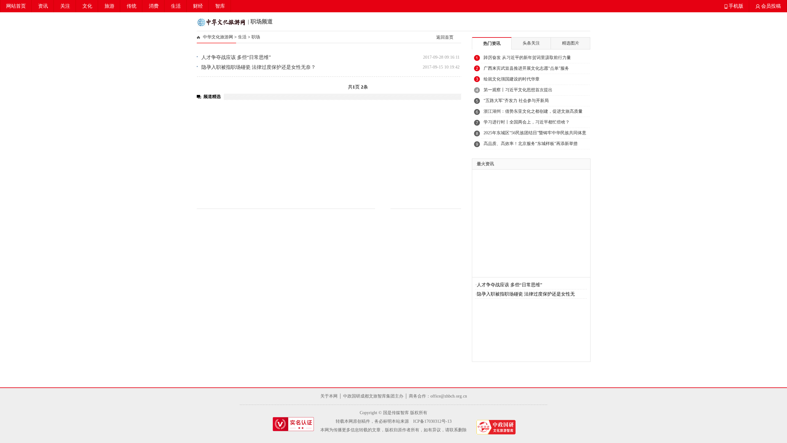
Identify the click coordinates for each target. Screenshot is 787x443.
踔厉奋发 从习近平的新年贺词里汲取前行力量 (527, 57)
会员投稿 (770, 6)
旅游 (109, 6)
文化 (87, 6)
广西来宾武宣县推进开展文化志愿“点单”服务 (526, 68)
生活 (176, 6)
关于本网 (329, 396)
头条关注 (531, 43)
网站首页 (16, 6)
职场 (255, 37)
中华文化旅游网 (218, 37)
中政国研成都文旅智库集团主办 (373, 396)
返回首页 (444, 37)
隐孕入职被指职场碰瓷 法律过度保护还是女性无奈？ (258, 67)
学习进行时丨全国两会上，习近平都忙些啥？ (527, 122)
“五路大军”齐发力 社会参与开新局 (516, 100)
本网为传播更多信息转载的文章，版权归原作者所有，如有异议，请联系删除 (393, 430)
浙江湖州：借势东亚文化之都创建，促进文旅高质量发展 (533, 113)
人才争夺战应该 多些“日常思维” (236, 57)
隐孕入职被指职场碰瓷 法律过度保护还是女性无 (526, 294)
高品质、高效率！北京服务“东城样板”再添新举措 (531, 143)
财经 (198, 6)
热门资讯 (491, 43)
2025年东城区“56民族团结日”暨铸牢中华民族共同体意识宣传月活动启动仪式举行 (535, 135)
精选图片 (570, 43)
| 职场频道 (259, 21)
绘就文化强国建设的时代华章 (512, 79)
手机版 (735, 6)
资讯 (43, 6)
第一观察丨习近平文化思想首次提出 (518, 90)
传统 (131, 6)
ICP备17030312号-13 (432, 421)
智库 (220, 6)
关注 (65, 6)
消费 (154, 6)
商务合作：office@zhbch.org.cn (438, 396)
